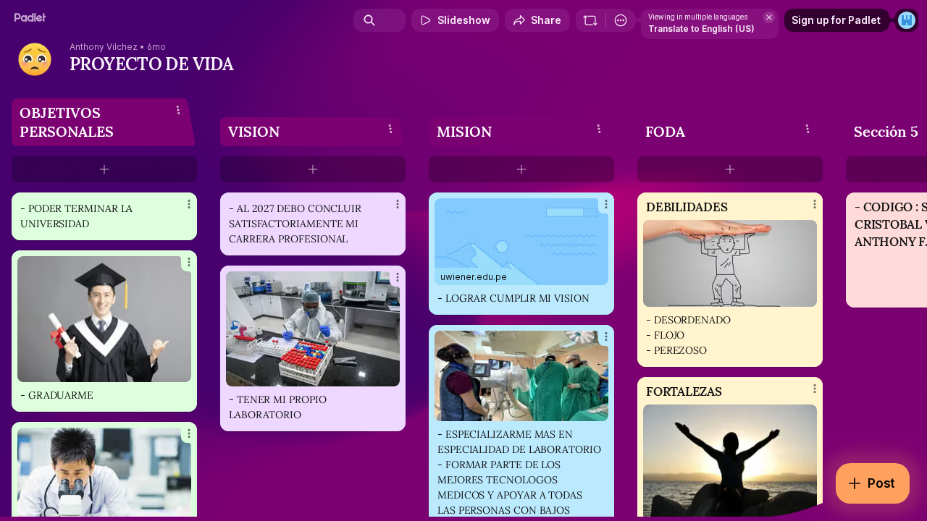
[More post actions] (189, 204)
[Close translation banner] (769, 17)
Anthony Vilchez (104, 47)
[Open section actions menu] (178, 110)
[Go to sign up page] (906, 20)
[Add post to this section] (104, 169)
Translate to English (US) (701, 28)
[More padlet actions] (620, 20)
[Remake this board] (590, 20)
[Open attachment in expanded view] (104, 319)
